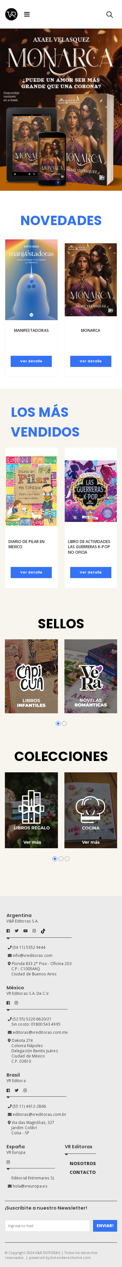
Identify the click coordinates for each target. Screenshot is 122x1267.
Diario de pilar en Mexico (26, 544)
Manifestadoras (31, 330)
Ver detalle (31, 361)
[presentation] (5, 109)
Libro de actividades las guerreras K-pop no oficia (89, 547)
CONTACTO (83, 1172)
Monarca (90, 330)
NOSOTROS (83, 1163)
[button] (110, 15)
